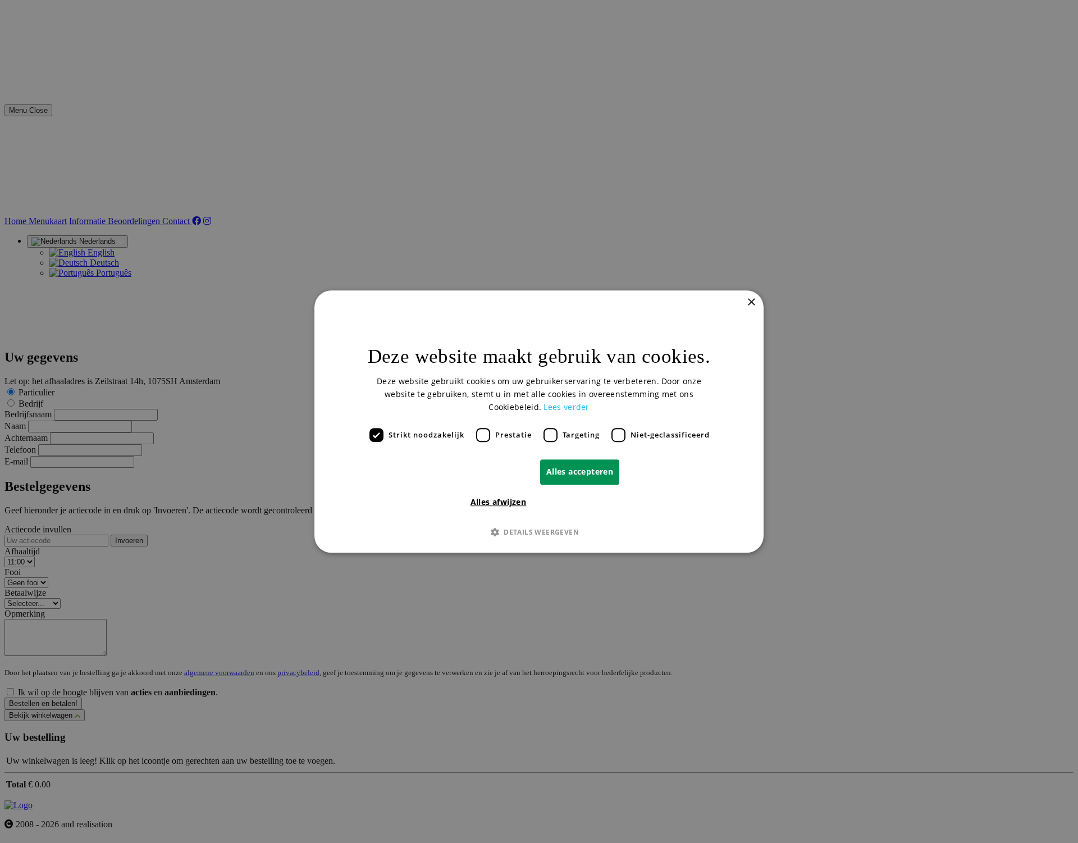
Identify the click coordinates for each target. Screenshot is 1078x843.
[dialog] (539, 421)
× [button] (751, 302)
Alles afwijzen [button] (499, 501)
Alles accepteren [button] (579, 471)
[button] (539, 532)
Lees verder (566, 407)
